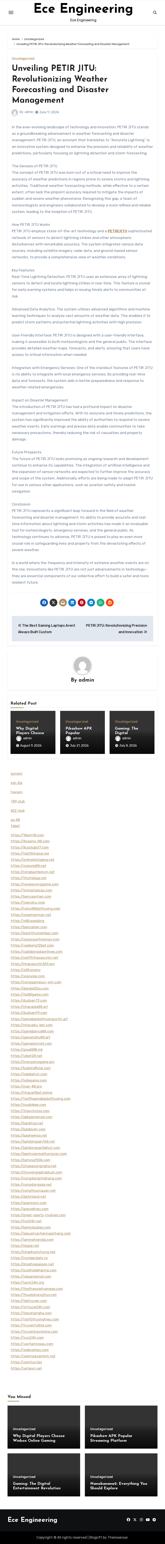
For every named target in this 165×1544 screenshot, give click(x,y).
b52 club (17, 811)
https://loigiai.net (25, 1246)
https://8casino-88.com (30, 841)
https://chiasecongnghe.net (34, 1166)
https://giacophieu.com (30, 1209)
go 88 (15, 820)
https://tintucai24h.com (30, 1307)
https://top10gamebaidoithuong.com (41, 1099)
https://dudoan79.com (29, 1000)
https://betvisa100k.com (30, 1160)
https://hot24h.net (26, 1221)
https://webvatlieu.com (30, 1350)
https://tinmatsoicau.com (31, 890)
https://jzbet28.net (26, 1056)
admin (29, 112)
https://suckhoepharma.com (34, 1270)
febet (15, 826)
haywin (17, 792)
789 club (18, 801)
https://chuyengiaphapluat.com (36, 1172)
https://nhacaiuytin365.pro (33, 964)
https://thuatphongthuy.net (34, 1295)
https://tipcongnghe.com (31, 1313)
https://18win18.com (27, 835)
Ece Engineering (83, 9)
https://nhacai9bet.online (31, 1093)
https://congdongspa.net (31, 1185)
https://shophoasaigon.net (32, 1264)
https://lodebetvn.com (29, 1074)
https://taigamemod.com (31, 1276)
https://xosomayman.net (31, 915)
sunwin (17, 774)
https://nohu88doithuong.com (35, 909)
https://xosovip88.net (28, 866)
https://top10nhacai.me (30, 853)
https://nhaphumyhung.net (33, 1252)
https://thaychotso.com (30, 1111)
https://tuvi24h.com (27, 1338)
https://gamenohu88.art (30, 1037)
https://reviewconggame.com (35, 884)
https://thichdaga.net (28, 878)
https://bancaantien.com (31, 896)
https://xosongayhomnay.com (35, 939)
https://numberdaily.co (29, 1258)
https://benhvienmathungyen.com (39, 1154)
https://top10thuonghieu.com (35, 1319)
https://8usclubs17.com (30, 847)
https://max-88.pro (26, 1086)
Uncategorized (23, 58)
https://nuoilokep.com (28, 1105)
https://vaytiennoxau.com (32, 1344)
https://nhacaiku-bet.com (32, 1025)
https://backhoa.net (27, 1123)
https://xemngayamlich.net (33, 1356)
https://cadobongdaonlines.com (37, 952)
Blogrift (95, 1537)
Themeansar (118, 1537)
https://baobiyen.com (28, 1129)
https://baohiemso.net (29, 1135)
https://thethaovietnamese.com (37, 1289)
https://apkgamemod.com (31, 1117)
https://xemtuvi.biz (26, 1362)
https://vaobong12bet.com (32, 945)
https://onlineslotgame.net (32, 860)
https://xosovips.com (28, 976)
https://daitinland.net (28, 1197)
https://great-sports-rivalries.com (38, 1215)
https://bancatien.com (29, 927)
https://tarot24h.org (27, 1282)
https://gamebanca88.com (32, 1031)
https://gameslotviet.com (31, 1044)
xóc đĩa (16, 783)
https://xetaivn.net (26, 1368)
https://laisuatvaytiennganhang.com (41, 1233)
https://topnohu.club (28, 903)
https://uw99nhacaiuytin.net (34, 958)
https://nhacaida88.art (29, 1007)
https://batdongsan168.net (33, 1141)
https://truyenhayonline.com (34, 1332)
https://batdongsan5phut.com (35, 1148)
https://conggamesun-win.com (36, 982)
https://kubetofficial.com (31, 1068)
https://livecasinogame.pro (32, 1062)
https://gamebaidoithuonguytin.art (39, 1019)
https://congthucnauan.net (33, 1191)
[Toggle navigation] (11, 12)
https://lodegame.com (29, 1080)
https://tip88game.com (30, 994)
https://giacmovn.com (29, 1203)
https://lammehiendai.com (32, 1240)
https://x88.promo (25, 970)
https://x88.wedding (27, 921)
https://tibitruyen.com (29, 1301)
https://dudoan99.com (29, 1013)
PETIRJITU (117, 231)
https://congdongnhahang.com (36, 1178)
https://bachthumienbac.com (34, 933)
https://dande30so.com (30, 988)
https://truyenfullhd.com (31, 1325)
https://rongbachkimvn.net (33, 872)
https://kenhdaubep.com (31, 1227)
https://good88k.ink (27, 1050)
